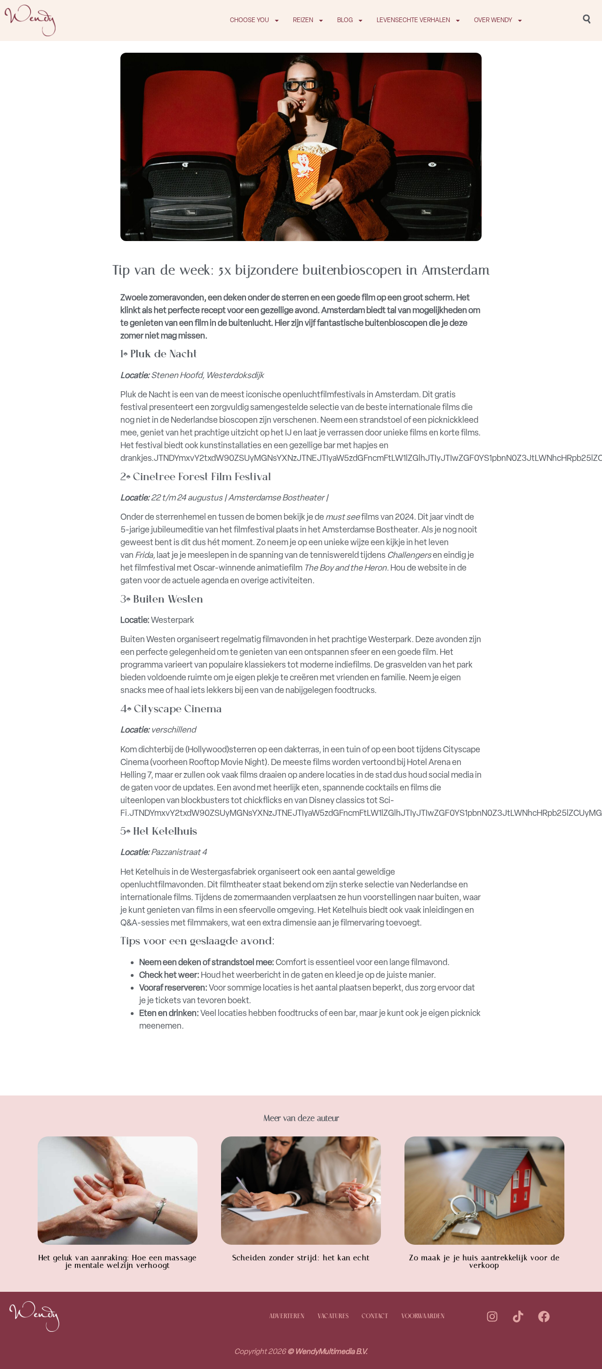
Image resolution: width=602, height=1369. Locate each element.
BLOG (345, 20)
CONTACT (375, 1316)
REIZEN (303, 20)
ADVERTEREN (286, 1316)
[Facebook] (543, 1317)
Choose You (249, 20)
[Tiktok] (518, 1317)
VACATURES (333, 1316)
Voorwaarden (422, 1316)
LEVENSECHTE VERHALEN (413, 20)
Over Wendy (493, 20)
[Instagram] (492, 1317)
